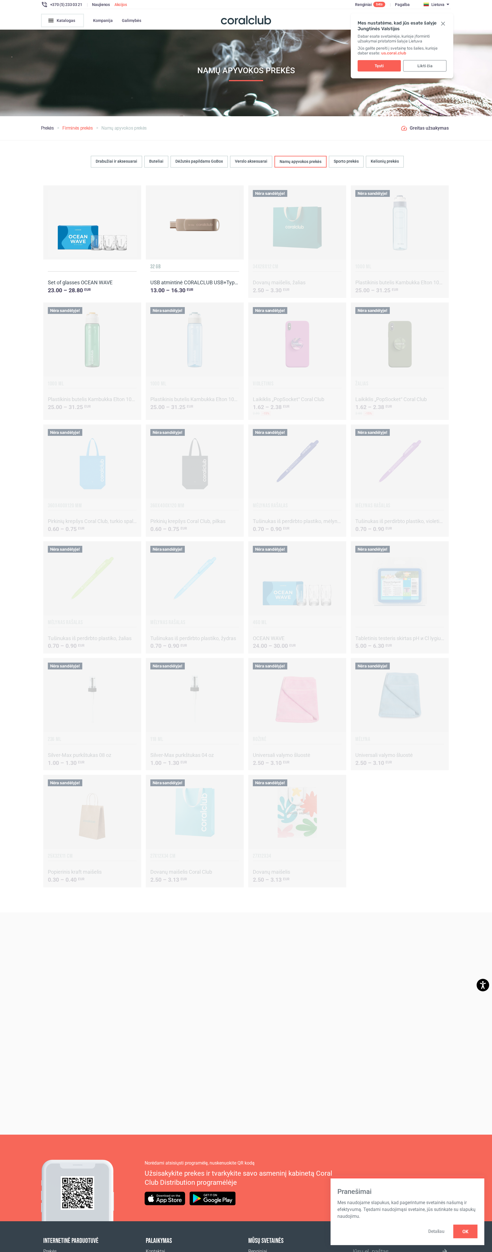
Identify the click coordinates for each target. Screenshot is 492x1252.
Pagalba (402, 4)
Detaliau (436, 1231)
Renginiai (363, 5)
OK (465, 1231)
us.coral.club (393, 53)
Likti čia (424, 66)
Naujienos (101, 5)
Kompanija (103, 20)
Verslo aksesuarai (251, 161)
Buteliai (156, 161)
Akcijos (120, 5)
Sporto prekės (346, 161)
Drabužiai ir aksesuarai (116, 161)
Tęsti (379, 66)
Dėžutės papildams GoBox (199, 161)
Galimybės (131, 21)
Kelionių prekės (385, 161)
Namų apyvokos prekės (300, 161)
